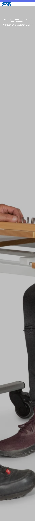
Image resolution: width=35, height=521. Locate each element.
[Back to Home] (6, 4)
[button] (30, 4)
